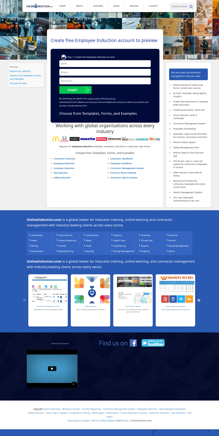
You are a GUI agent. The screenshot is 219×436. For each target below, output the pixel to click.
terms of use (109, 98)
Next (198, 300)
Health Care (119, 240)
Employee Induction (64, 163)
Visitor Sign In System (133, 306)
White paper (98, 412)
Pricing (134, 5)
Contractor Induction (64, 158)
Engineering (119, 245)
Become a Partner (71, 409)
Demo (116, 5)
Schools (62, 245)
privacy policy (94, 98)
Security (90, 251)
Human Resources (67, 240)
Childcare (145, 235)
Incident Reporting (91, 409)
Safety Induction (62, 177)
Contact (153, 5)
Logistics (117, 235)
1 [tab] (107, 330)
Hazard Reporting (184, 310)
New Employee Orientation (172, 409)
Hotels (34, 240)
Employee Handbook (121, 163)
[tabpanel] (48, 300)
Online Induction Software (78, 421)
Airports (145, 245)
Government (37, 251)
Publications (113, 412)
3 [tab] (116, 330)
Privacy (125, 420)
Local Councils (65, 235)
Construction (92, 235)
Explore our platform (20, 71)
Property (145, 251)
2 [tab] (111, 330)
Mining (34, 245)
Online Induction (52, 409)
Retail (88, 240)
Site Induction (61, 172)
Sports (171, 251)
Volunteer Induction (64, 168)
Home (62, 5)
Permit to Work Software (123, 172)
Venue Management (178, 245)
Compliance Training (80, 412)
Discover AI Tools (18, 83)
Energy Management (123, 251)
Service (171, 240)
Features (98, 5)
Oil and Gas (147, 240)
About (79, 5)
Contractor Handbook (121, 158)
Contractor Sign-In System (124, 177)
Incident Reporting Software (175, 306)
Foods (89, 245)
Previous (24, 300)
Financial (172, 235)
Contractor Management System (127, 168)
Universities (37, 235)
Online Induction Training (134, 412)
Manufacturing (65, 251)
